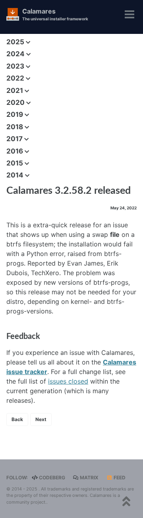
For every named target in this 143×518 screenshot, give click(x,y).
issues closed (68, 381)
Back (17, 419)
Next (40, 419)
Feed (119, 478)
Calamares (55, 14)
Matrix (89, 478)
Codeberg (51, 478)
